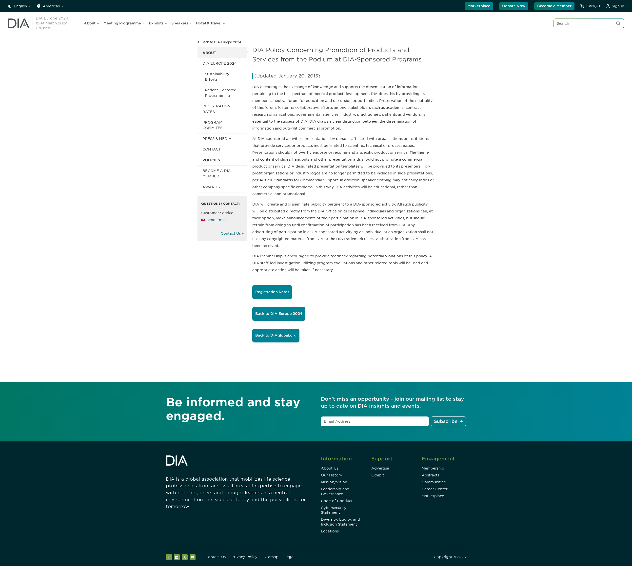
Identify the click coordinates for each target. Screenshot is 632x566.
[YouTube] (193, 557)
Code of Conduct (337, 501)
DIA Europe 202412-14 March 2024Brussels (52, 23)
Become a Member (554, 6)
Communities (434, 482)
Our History (331, 475)
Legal (289, 557)
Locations (330, 531)
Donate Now (513, 6)
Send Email (216, 220)
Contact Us (231, 233)
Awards (211, 187)
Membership (433, 468)
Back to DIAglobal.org (275, 335)
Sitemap (270, 557)
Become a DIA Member (216, 173)
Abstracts (430, 475)
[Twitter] (185, 557)
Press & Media (217, 139)
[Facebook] (169, 557)
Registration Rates (216, 108)
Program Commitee (212, 125)
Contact (211, 149)
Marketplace (479, 6)
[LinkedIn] (177, 557)
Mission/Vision (334, 482)
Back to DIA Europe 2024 (221, 42)
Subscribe (445, 421)
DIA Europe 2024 (219, 63)
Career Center (435, 489)
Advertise (380, 468)
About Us (329, 468)
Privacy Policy (244, 557)
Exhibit (377, 475)
